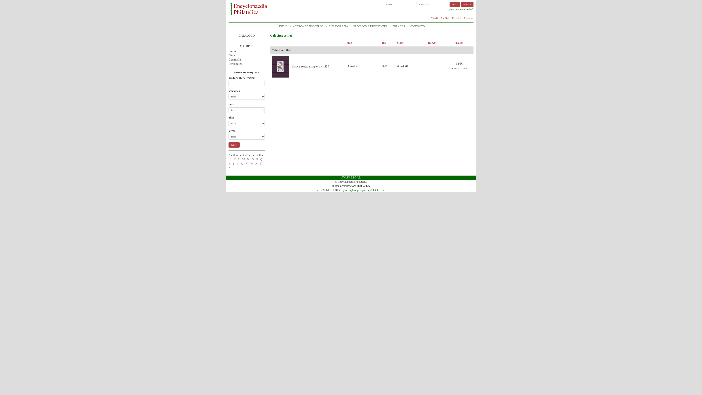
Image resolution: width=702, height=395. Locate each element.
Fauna (233, 51)
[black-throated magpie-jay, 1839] (280, 67)
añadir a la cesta (459, 68)
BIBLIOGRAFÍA (338, 26)
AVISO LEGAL (351, 177)
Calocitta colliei (281, 50)
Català (434, 18)
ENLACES (398, 26)
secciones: (235, 91)
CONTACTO (417, 26)
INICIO (283, 26)
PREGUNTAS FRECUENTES (370, 26)
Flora (232, 55)
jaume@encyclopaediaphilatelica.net (364, 190)
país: (231, 104)
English (445, 18)
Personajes (235, 63)
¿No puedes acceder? (461, 9)
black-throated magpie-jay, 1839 (310, 66)
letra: (232, 130)
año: (231, 117)
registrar (467, 4)
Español (456, 18)
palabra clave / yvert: (242, 77)
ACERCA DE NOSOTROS (308, 26)
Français (468, 18)
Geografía (235, 59)
